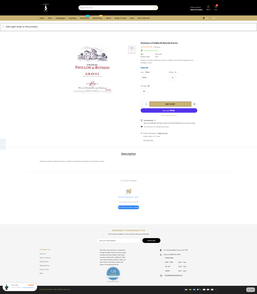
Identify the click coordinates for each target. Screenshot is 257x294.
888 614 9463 (196, 10)
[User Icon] (208, 6)
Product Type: (145, 57)
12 (172, 78)
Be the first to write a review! (128, 207)
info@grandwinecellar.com (173, 275)
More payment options (169, 115)
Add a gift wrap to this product (22, 26)
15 (144, 127)
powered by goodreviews (28, 287)
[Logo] (57, 8)
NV (144, 91)
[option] (93, 68)
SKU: (142, 54)
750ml (144, 78)
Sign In (208, 9)
